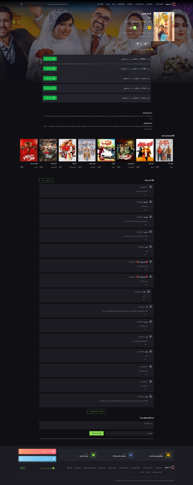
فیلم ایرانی (149, 4)
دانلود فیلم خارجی (148, 468)
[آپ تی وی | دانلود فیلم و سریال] (170, 5)
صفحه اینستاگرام (47, 451)
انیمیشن (129, 4)
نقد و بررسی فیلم (157, 472)
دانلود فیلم (159, 468)
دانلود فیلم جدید (124, 468)
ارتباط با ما (100, 4)
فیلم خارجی (159, 4)
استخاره (148, 472)
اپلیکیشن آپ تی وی (36, 468)
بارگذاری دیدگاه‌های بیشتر (96, 411)
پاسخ (145, 195)
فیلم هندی (78, 468)
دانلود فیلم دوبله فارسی (89, 468)
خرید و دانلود (49, 59)
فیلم (142, 472)
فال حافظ (69, 468)
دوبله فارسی (121, 4)
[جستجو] (22, 4)
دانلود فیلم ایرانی (135, 468)
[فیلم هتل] (163, 26)
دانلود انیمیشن (112, 468)
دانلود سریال (102, 468)
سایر (108, 4)
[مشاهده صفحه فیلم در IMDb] (149, 28)
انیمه (113, 4)
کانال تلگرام (48, 459)
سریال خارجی (140, 4)
